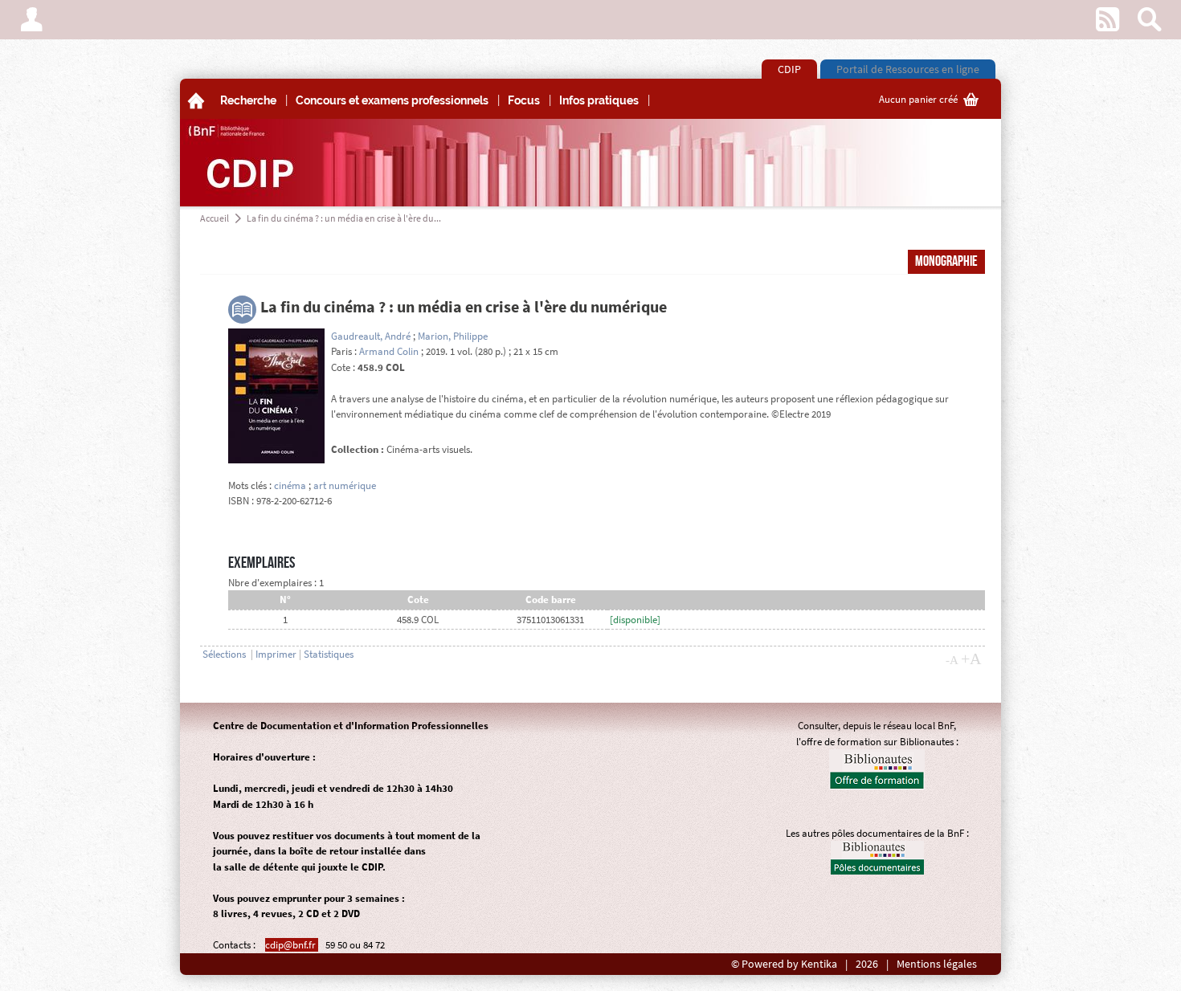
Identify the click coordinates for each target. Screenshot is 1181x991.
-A (952, 660)
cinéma (290, 485)
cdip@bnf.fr (291, 945)
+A (971, 658)
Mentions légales (937, 964)
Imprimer (275, 654)
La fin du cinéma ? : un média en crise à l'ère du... (344, 218)
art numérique (344, 485)
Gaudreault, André (371, 336)
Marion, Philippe (453, 336)
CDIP (789, 69)
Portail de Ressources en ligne (907, 69)
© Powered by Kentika (784, 964)
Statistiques (328, 654)
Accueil (214, 218)
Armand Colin (389, 351)
